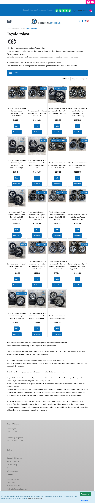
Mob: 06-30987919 (14, 486)
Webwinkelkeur (12, 471)
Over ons (10, 468)
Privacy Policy (12, 465)
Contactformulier (13, 479)
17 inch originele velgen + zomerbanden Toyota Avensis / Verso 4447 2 (37, 315)
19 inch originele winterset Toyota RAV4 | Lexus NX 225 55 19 (37, 113)
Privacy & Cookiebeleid (34, 498)
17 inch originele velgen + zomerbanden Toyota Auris (16, 266)
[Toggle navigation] (9, 21)
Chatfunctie (11, 482)
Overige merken (19, 28)
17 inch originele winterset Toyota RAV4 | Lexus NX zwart (77, 165)
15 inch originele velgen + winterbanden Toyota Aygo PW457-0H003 (77, 266)
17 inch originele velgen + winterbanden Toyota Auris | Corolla (77, 217)
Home (9, 28)
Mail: (17, 489)
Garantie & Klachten (14, 458)
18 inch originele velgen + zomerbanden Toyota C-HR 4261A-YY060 (57, 165)
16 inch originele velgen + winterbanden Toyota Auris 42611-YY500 (16, 315)
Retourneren (11, 455)
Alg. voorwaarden (13, 461)
